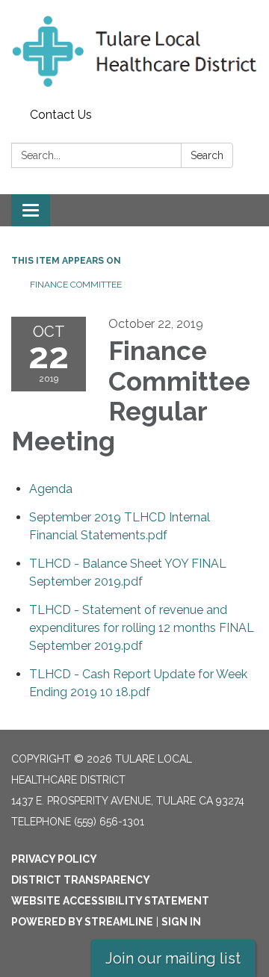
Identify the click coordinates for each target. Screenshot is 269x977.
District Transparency (80, 880)
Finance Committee (77, 284)
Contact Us (61, 115)
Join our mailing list (173, 958)
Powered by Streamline (82, 922)
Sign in (181, 922)
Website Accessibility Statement (110, 901)
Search (207, 155)
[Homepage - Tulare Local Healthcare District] (134, 51)
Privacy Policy (54, 859)
